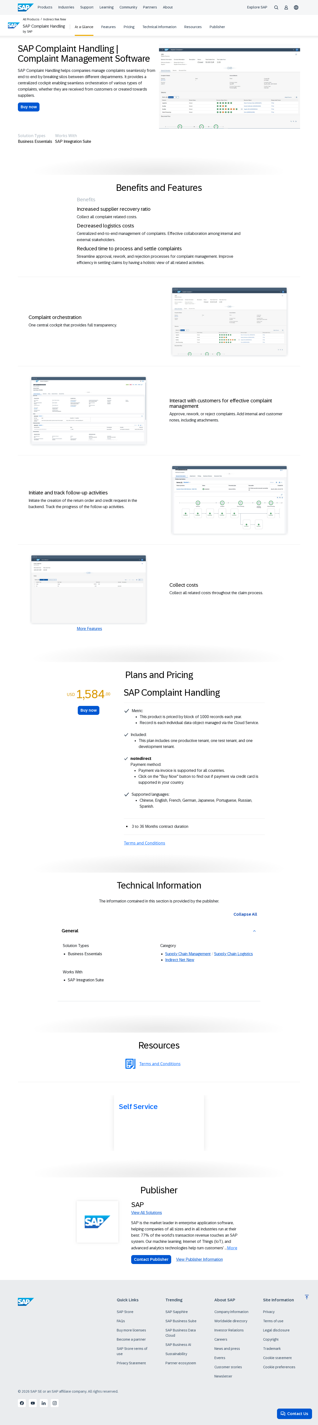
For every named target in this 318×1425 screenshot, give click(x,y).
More (232, 1248)
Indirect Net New (54, 19)
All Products (31, 19)
